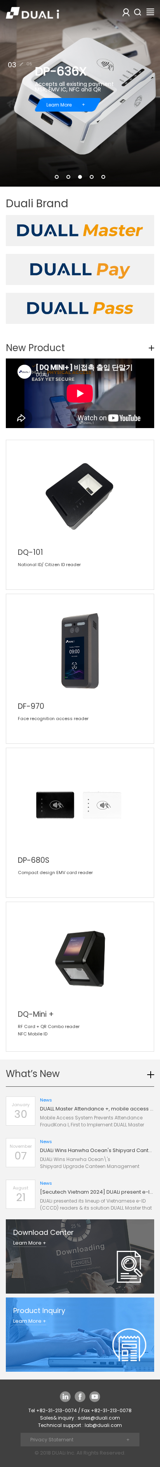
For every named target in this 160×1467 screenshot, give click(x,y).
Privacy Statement (51, 1439)
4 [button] (92, 177)
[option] (80, 93)
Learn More (66, 104)
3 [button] (80, 177)
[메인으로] (32, 11)
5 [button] (103, 177)
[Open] (137, 12)
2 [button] (68, 177)
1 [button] (57, 177)
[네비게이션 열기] (150, 11)
